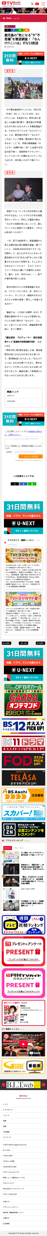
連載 (4, 1126)
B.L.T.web (6, 1150)
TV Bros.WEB (7, 1155)
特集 (4, 1121)
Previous (3, 1085)
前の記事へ (6, 643)
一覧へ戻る (23, 643)
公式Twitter (11, 401)
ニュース (6, 1115)
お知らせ (6, 1201)
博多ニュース (10, 27)
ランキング (7, 1137)
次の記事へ (40, 643)
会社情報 (6, 1223)
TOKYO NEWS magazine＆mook (14, 1144)
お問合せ (6, 1218)
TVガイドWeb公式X (10, 1194)
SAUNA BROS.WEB (9, 1166)
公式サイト (11, 395)
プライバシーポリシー (11, 1207)
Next (43, 1085)
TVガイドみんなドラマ (11, 1172)
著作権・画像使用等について (13, 1212)
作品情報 (6, 1132)
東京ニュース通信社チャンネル (14, 1177)
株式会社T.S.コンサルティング (13, 1188)
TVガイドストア (8, 1183)
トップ (5, 1104)
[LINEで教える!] (20, 30)
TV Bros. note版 (8, 1161)
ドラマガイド (8, 1109)
